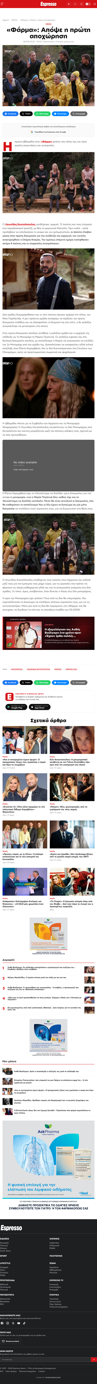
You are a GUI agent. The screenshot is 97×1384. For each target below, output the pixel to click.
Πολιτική (4, 1245)
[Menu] (2, 4)
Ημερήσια (54, 1267)
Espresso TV (56, 1280)
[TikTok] (24, 1323)
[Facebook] (2, 1323)
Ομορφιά (4, 1267)
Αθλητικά (4, 1284)
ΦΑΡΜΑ (58, 669)
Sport (3, 1256)
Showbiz (54, 1238)
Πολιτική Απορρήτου (27, 1371)
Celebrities (54, 1243)
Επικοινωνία (55, 1301)
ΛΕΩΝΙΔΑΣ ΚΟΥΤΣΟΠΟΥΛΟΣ (39, 669)
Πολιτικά (4, 1289)
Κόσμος (3, 1248)
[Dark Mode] (88, 4)
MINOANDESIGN (53, 1377)
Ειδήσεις (4, 1238)
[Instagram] (8, 1323)
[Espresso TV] (81, 4)
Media (52, 1248)
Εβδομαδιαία (55, 1270)
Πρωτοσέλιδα (7, 1280)
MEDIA (48, 24)
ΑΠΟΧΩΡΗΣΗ (17, 669)
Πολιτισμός (56, 1256)
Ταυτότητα (54, 1299)
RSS (2, 1304)
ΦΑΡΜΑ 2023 (71, 669)
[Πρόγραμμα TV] (75, 4)
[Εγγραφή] (94, 1359)
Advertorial (5, 1299)
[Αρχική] (11, 1228)
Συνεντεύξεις (55, 1287)
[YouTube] (19, 1323)
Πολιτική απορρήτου (59, 1307)
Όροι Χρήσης (55, 1304)
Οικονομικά (5, 1287)
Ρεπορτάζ (4, 1243)
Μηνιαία (53, 1272)
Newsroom (48, 41)
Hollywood (54, 1245)
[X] (13, 1323)
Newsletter (5, 1301)
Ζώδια (53, 1263)
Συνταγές (4, 1272)
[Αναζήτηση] (94, 4)
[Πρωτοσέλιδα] (68, 4)
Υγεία (2, 1270)
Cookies (41, 1371)
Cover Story (5, 1251)
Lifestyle (5, 1263)
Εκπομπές (54, 1284)
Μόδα (2, 1275)
